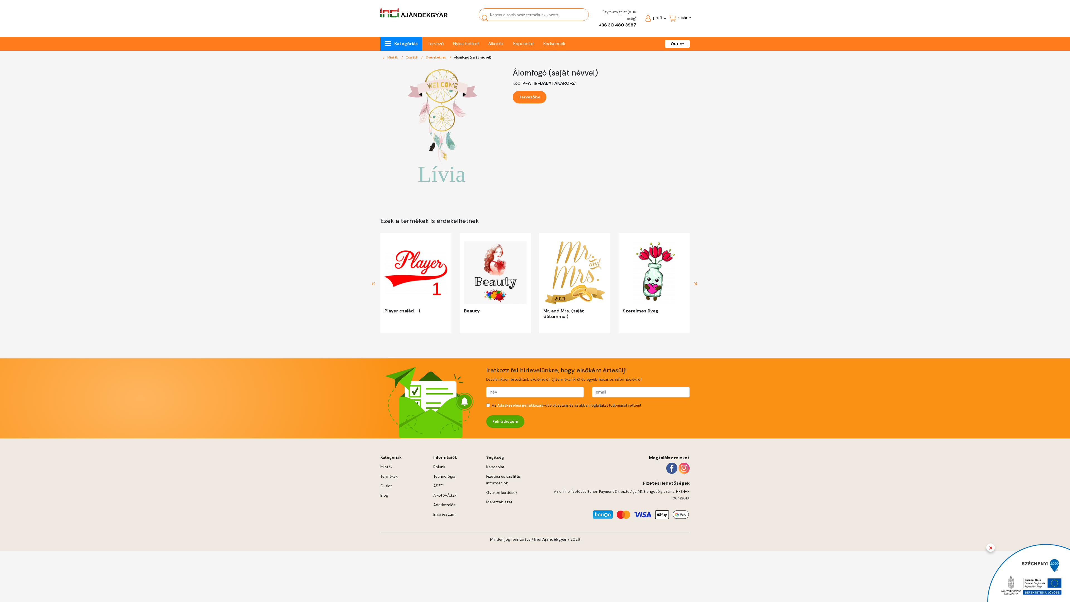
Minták (393, 57)
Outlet (677, 43)
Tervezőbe (529, 96)
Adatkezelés (444, 504)
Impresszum (444, 514)
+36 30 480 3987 (617, 25)
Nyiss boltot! (466, 44)
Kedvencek (554, 44)
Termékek (389, 476)
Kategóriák (406, 44)
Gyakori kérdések (501, 492)
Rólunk (439, 466)
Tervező (435, 44)
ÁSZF (437, 485)
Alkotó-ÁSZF (444, 495)
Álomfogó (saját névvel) (472, 57)
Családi (412, 57)
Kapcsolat (523, 44)
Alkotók (496, 44)
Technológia (444, 476)
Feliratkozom (505, 421)
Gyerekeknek (436, 57)
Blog (384, 495)
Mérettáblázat (499, 501)
